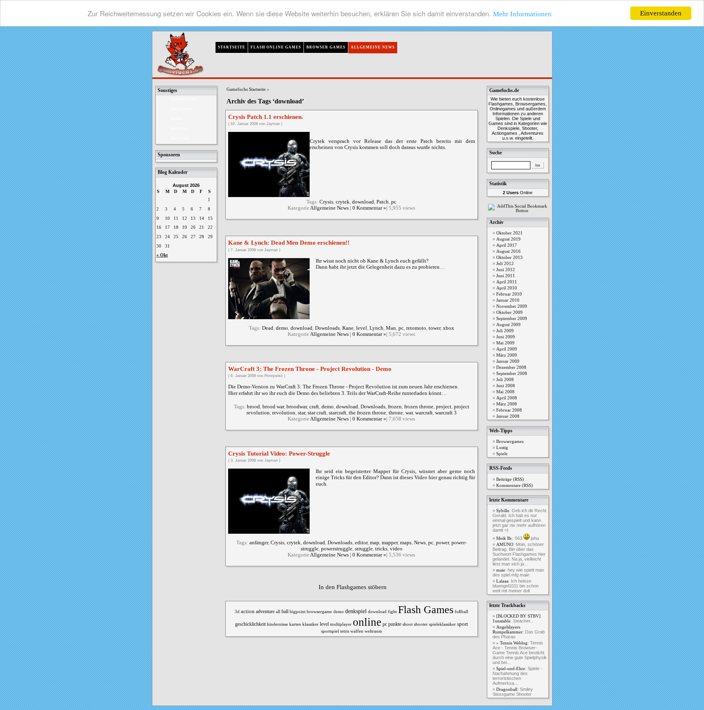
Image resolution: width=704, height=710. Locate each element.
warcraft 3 (446, 413)
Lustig (502, 447)
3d (237, 611)
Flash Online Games (276, 47)
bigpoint (298, 611)
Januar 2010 (507, 300)
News (420, 543)
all (278, 611)
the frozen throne (367, 413)
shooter (421, 624)
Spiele (502, 453)
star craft (317, 413)
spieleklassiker (442, 624)
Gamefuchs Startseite (246, 89)
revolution (283, 413)
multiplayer (341, 624)
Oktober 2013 (509, 257)
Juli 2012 (505, 263)
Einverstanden (661, 13)
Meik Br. (504, 538)
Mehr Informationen (522, 14)
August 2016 (508, 251)
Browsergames (510, 441)
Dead (267, 328)
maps (405, 543)
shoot (408, 624)
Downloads (327, 328)
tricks (381, 549)
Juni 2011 (505, 276)
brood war (273, 407)
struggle (364, 549)
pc (393, 202)
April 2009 (506, 349)
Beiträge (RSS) (510, 479)
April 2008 (506, 398)
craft (314, 407)
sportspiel (330, 631)
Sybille (502, 510)
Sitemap (176, 118)
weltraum (373, 631)
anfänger (258, 543)
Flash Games (425, 610)
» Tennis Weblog (512, 643)
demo (282, 328)
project (443, 407)
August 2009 (508, 324)
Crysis (326, 202)
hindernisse (277, 624)
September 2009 (511, 318)
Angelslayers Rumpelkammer (508, 629)
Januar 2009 (507, 361)
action (248, 611)
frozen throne (418, 407)
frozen (395, 407)
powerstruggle (336, 549)
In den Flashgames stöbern (353, 587)
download (363, 202)
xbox (448, 328)
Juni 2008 (505, 385)
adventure (265, 611)
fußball (461, 611)
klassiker (310, 624)
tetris (344, 631)
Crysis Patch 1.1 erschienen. (265, 117)
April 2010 (506, 288)
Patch (382, 202)
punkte (394, 624)
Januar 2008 (507, 416)
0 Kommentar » (369, 208)
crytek (343, 202)
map (374, 543)
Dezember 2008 (511, 367)
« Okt (162, 255)
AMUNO (504, 544)
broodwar (296, 407)
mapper (390, 543)
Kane (348, 328)
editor (361, 543)
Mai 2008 (505, 392)
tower (434, 328)
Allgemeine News (373, 47)
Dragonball (506, 689)
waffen (356, 631)
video (396, 549)
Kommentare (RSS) (514, 485)
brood (253, 407)
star (301, 413)
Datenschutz (179, 138)
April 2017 (506, 245)
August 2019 (508, 239)
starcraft (337, 413)
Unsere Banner (181, 109)
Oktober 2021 (509, 233)
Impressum (178, 128)
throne (396, 413)
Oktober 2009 (509, 312)
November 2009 (511, 306)
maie (500, 570)
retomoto (416, 328)
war (409, 413)
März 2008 (506, 404)
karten (295, 624)
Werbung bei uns (183, 99)
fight (392, 611)
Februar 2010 (509, 294)
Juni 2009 (505, 337)
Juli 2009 (505, 331)
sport (462, 624)
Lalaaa (502, 581)
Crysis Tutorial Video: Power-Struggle (279, 453)
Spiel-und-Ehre (510, 668)
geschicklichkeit (250, 624)
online (367, 622)
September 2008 (511, 373)
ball (285, 611)
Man (391, 328)
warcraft (424, 413)
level (361, 328)
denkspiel (356, 611)
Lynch (376, 328)
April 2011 (506, 282)
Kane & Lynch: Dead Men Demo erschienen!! (289, 242)
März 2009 (506, 355)
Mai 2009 (505, 343)
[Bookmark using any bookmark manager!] (519, 210)
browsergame (319, 611)
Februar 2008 (509, 410)
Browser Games (325, 47)
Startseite (231, 47)
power (442, 543)
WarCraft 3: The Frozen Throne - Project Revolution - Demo (310, 369)
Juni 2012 (505, 269)
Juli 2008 (505, 379)
